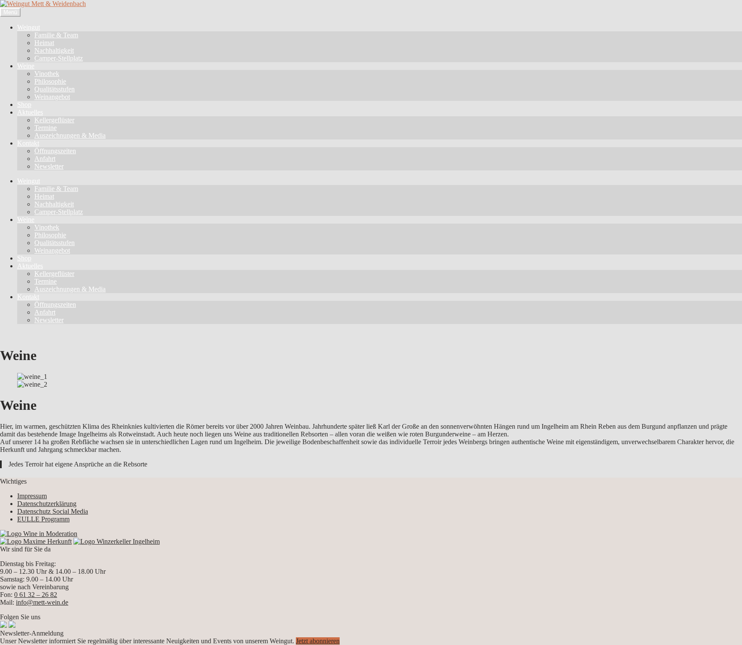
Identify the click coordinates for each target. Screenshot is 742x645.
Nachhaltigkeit (54, 50)
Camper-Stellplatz (58, 58)
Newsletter (49, 166)
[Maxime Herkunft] (36, 541)
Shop (24, 104)
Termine (45, 127)
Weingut (28, 27)
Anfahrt (44, 158)
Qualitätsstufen (54, 89)
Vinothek (46, 73)
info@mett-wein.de (42, 602)
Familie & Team (56, 35)
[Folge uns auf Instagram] (12, 625)
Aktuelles (30, 112)
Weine (25, 66)
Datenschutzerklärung (46, 503)
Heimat (44, 42)
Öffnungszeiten (55, 150)
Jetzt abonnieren (318, 641)
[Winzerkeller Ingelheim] (116, 541)
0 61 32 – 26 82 (35, 594)
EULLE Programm (43, 519)
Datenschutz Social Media (52, 511)
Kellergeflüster (54, 120)
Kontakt (28, 143)
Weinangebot (52, 96)
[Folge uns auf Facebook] (3, 625)
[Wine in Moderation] (38, 533)
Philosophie (50, 81)
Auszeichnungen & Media (70, 135)
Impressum (32, 496)
